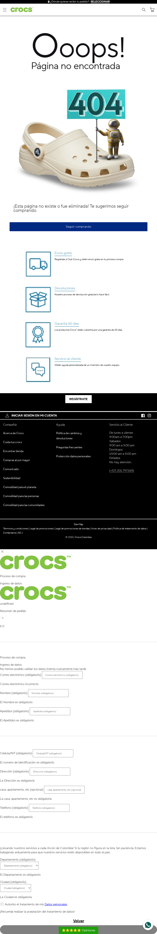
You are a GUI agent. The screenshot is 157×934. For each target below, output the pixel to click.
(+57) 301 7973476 (121, 471)
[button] (5, 10)
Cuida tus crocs (12, 442)
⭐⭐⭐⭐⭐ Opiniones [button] (78, 930)
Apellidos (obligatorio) (14, 711)
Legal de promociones (42, 528)
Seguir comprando (78, 227)
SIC (20, 532)
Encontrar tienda (13, 451)
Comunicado (11, 469)
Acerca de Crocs (13, 433)
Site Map (78, 524)
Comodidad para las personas (21, 496)
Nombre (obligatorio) (13, 693)
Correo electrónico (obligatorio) (20, 675)
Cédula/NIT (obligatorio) (16, 753)
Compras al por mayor (16, 460)
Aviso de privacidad (102, 528)
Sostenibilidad (11, 478)
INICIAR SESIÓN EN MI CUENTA (34, 415)
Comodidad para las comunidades (23, 505)
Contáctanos (10, 532)
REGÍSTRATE (78, 399)
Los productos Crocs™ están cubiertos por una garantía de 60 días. (88, 329)
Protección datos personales (73, 456)
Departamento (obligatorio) (17, 860)
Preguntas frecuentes (69, 447)
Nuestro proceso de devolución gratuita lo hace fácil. (82, 294)
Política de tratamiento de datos (130, 528)
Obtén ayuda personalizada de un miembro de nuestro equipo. (87, 365)
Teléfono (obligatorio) (14, 808)
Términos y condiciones (16, 528)
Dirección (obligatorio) (14, 771)
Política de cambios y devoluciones (69, 435)
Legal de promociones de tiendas (73, 528)
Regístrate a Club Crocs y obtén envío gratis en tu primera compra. (89, 259)
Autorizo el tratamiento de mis (36, 904)
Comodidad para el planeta (19, 487)
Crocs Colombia (83, 537)
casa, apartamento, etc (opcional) (21, 790)
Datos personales (56, 904)
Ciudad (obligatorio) (13, 882)
